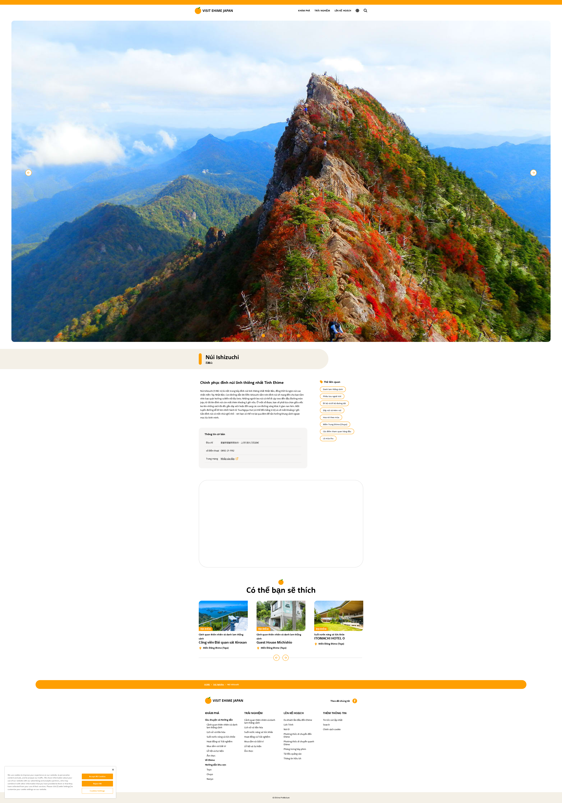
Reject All (97, 783)
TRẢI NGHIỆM (322, 10)
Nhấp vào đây (227, 458)
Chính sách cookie (332, 729)
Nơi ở (287, 729)
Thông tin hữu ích (292, 758)
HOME (207, 684)
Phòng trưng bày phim (295, 749)
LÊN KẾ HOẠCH (343, 10)
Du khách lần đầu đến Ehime (298, 719)
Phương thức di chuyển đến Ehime (298, 735)
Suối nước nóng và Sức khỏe (221, 736)
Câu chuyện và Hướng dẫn (219, 720)
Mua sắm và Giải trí (216, 746)
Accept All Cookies (97, 776)
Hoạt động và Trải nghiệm (219, 741)
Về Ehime (210, 760)
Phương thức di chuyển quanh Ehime (299, 743)
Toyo (209, 769)
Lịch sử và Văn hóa (216, 732)
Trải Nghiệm (218, 684)
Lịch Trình (288, 724)
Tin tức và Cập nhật (332, 719)
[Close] (113, 770)
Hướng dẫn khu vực (215, 765)
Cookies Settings (97, 791)
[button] (263, 335)
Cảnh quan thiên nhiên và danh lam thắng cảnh (222, 726)
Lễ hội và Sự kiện (215, 750)
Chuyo (210, 774)
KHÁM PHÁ (304, 10)
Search (326, 724)
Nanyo (210, 778)
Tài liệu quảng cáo (292, 753)
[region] (60, 782)
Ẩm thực (211, 755)
